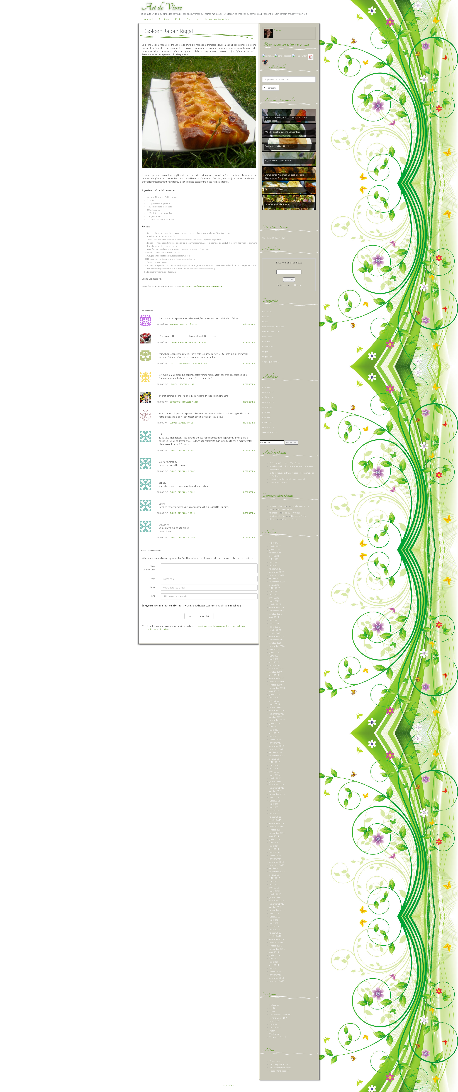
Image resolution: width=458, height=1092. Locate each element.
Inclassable (267, 311)
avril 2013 (274, 887)
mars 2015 (274, 813)
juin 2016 (273, 765)
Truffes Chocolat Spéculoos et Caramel (287, 479)
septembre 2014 (277, 833)
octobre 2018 (275, 684)
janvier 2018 (275, 707)
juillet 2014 (274, 839)
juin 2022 (273, 591)
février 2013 (275, 894)
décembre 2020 (276, 636)
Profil (178, 19)
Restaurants (267, 346)
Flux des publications (278, 1064)
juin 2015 (273, 804)
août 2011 (274, 952)
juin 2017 (273, 726)
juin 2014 (273, 842)
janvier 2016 (275, 781)
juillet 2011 (274, 955)
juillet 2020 (274, 652)
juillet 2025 (267, 397)
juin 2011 (273, 958)
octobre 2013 (275, 868)
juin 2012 (273, 920)
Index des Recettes (217, 19)
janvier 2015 (275, 820)
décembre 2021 (276, 607)
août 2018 (274, 691)
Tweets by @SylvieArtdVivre (275, 238)
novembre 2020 (276, 639)
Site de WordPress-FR (279, 1070)
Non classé (267, 336)
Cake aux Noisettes (278, 482)
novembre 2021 (276, 610)
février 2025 (268, 402)
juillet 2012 (274, 916)
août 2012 (274, 913)
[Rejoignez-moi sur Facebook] (283, 55)
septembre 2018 (277, 688)
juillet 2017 (274, 723)
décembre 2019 (276, 668)
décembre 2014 (276, 823)
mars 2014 (274, 852)
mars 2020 (274, 665)
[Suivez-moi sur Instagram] (265, 62)
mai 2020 (273, 659)
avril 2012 (274, 926)
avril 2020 (274, 662)
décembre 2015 (276, 784)
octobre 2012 (275, 907)
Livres (265, 321)
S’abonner (193, 19)
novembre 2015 (276, 787)
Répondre (249, 325)
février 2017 (275, 739)
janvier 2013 (275, 897)
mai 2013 (273, 884)
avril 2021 (274, 623)
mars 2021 (274, 626)
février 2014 (275, 855)
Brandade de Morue (300, 506)
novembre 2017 (276, 713)
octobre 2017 (275, 717)
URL (153, 596)
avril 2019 (274, 675)
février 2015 (275, 816)
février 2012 (275, 932)
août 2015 (274, 797)
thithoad (273, 512)
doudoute (175, 402)
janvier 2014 (275, 858)
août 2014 (274, 836)
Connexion (274, 1061)
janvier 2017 (275, 742)
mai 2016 (273, 768)
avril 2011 (274, 965)
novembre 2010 (276, 981)
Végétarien (198, 287)
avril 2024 (267, 407)
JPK (271, 509)
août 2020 (274, 649)
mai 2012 (273, 923)
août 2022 (274, 584)
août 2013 (274, 874)
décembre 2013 (276, 862)
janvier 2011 (275, 974)
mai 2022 (273, 594)
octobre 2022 (275, 578)
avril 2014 (274, 849)
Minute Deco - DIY (270, 331)
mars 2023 (267, 422)
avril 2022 (274, 597)
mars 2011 (274, 968)
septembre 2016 (277, 755)
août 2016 (274, 758)
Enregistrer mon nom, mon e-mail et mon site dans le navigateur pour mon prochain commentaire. (190, 605)
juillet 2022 (274, 588)
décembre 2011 (276, 939)
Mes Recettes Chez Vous (273, 326)
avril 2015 (274, 810)
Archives (164, 19)
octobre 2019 (275, 671)
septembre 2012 (277, 910)
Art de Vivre (228, 1085)
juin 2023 (266, 412)
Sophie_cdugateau (179, 363)
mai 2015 (273, 807)
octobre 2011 (275, 945)
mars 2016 (274, 775)
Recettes (187, 287)
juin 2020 (273, 655)
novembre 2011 (276, 942)
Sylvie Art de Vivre (277, 506)
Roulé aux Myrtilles (291, 512)
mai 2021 (273, 620)
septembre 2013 (277, 871)
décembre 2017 (276, 710)
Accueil (148, 19)
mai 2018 (273, 697)
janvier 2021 (275, 633)
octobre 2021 (275, 613)
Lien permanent (214, 287)
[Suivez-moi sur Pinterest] (310, 56)
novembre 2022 (276, 575)
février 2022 (275, 604)
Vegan (265, 351)
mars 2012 (274, 929)
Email (152, 587)
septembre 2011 (277, 949)
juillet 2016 (274, 762)
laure (173, 384)
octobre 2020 (275, 642)
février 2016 (275, 778)
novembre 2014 (276, 826)
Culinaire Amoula (178, 342)
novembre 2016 (276, 749)
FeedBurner (295, 285)
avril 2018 (274, 700)
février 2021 (275, 630)
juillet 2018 (274, 694)
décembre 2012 (276, 900)
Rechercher (271, 87)
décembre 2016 (276, 746)
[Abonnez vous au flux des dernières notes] (268, 55)
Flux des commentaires (280, 1067)
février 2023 (268, 427)
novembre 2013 (276, 865)
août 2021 (274, 617)
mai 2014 (273, 845)
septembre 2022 (277, 581)
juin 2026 (266, 387)
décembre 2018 (276, 678)
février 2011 (275, 971)
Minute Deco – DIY (278, 1017)
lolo (172, 423)
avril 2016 (274, 771)
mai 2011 (273, 961)
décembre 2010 (276, 978)
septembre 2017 (277, 720)
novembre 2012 (276, 903)
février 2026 (268, 392)
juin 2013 (273, 881)
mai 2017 (273, 729)
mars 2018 (274, 704)
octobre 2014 (275, 829)
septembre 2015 (277, 794)
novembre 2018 (276, 681)
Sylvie (173, 450)
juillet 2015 (274, 800)
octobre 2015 (275, 791)
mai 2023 (266, 417)
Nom (153, 578)
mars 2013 (274, 891)
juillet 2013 (274, 878)
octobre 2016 (275, 752)
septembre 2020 (277, 646)
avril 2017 (274, 733)
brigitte (174, 325)
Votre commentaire (149, 568)
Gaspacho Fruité (298, 516)
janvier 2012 (275, 936)
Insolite (265, 316)
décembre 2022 (269, 432)
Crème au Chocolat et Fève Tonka (284, 463)
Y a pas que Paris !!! (270, 361)
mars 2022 (274, 601)
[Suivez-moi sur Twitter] (299, 55)
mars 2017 (274, 736)
